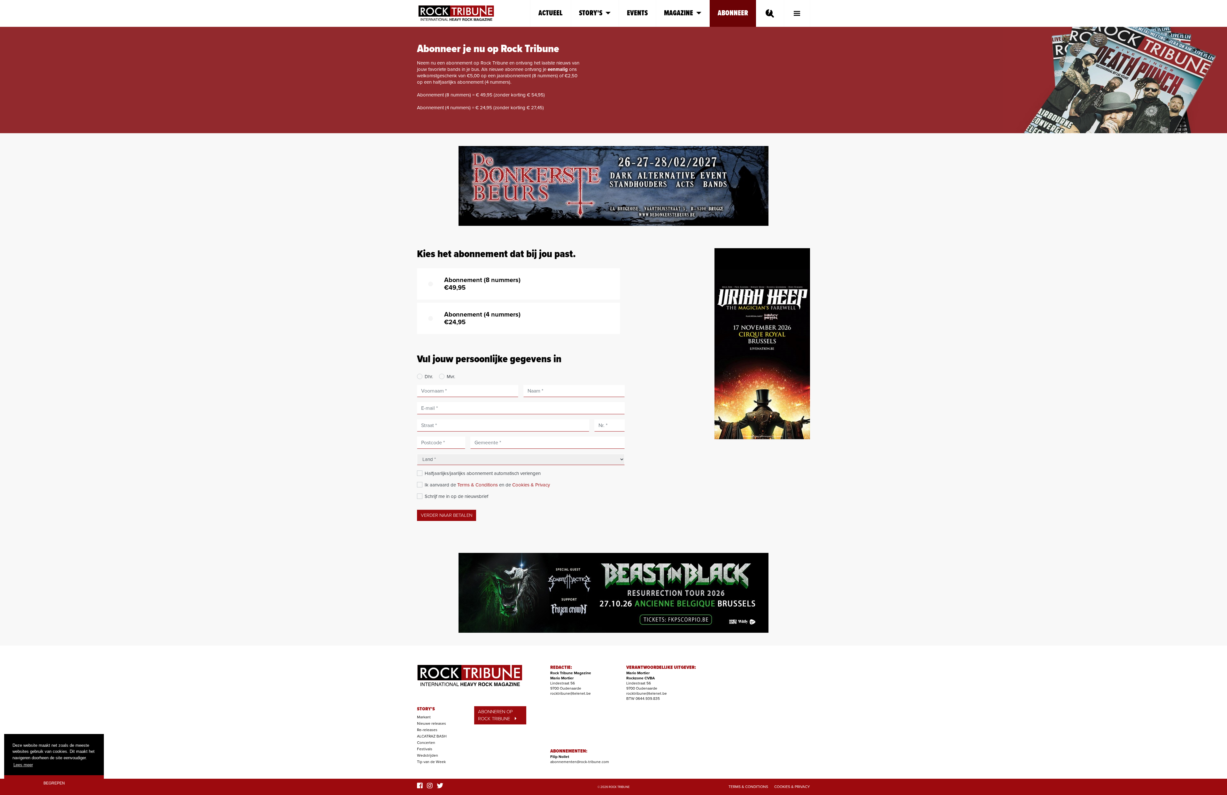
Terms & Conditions (477, 485)
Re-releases (427, 730)
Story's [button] (590, 13)
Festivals (424, 749)
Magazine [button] (678, 13)
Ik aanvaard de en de (487, 485)
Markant (424, 717)
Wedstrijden (427, 755)
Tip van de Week (431, 762)
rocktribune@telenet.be (570, 693)
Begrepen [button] (54, 783)
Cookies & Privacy (531, 485)
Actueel (550, 13)
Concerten (426, 742)
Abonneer (733, 13)
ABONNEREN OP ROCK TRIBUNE (495, 715)
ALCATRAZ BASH (432, 736)
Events (637, 13)
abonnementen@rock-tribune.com (579, 762)
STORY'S (426, 709)
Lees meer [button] (23, 764)
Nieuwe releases (431, 723)
